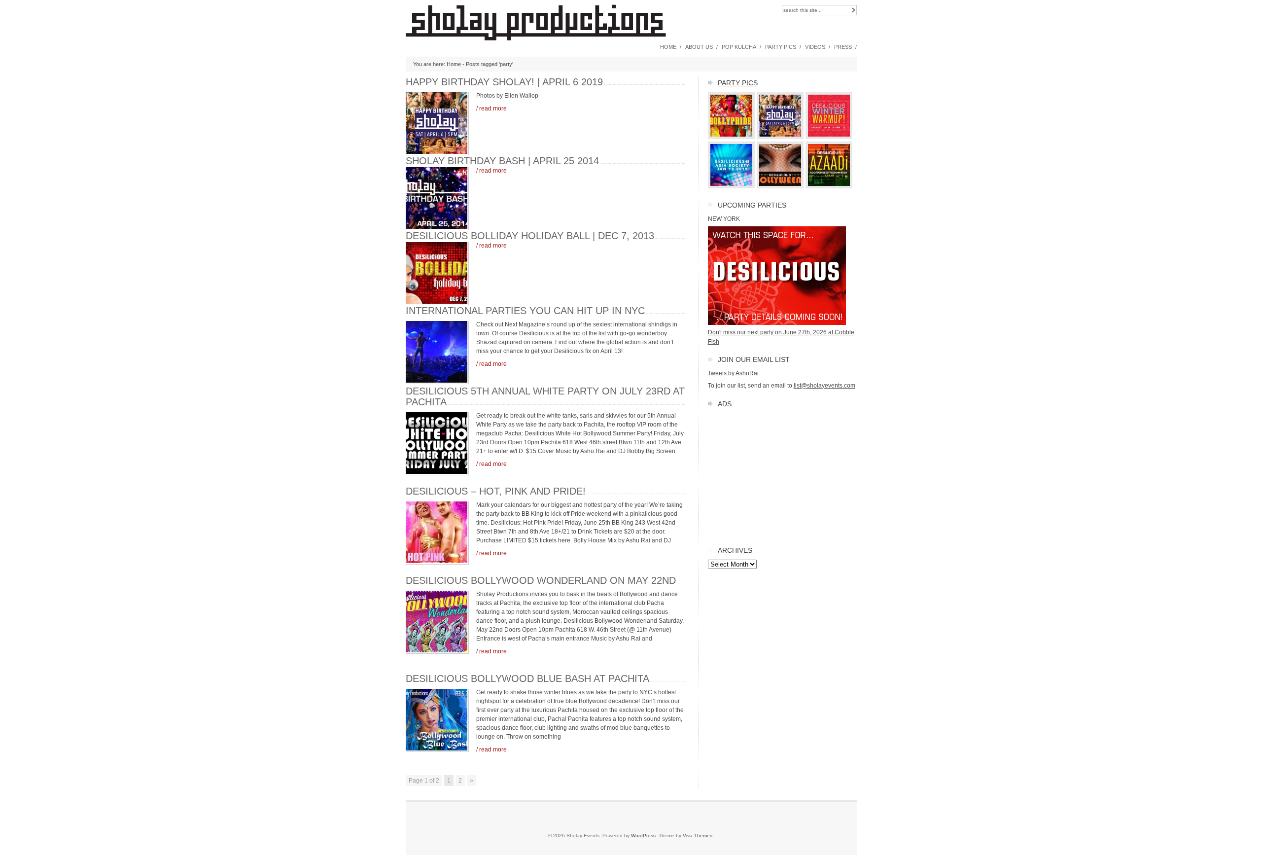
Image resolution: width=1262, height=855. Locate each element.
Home (668, 47)
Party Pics (780, 47)
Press (843, 47)
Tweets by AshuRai (733, 373)
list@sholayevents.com (824, 385)
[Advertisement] (782, 474)
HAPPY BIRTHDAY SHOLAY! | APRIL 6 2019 (504, 81)
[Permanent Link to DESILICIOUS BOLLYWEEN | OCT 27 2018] (780, 186)
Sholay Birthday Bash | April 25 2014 (502, 160)
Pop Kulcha (739, 47)
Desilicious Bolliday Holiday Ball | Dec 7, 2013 (530, 235)
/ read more (491, 108)
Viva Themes (697, 835)
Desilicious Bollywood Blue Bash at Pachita (527, 678)
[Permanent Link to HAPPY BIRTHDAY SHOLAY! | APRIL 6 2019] (780, 137)
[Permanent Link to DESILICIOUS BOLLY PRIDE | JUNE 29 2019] (731, 137)
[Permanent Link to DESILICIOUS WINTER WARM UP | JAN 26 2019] (829, 137)
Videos (815, 47)
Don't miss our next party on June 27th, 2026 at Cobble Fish (781, 337)
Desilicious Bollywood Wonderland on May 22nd (541, 580)
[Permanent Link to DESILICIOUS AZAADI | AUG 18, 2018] (829, 186)
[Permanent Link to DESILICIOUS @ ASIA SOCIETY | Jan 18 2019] (731, 186)
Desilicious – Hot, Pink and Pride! (496, 491)
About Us (699, 47)
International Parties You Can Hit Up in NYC (525, 310)
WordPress (643, 835)
